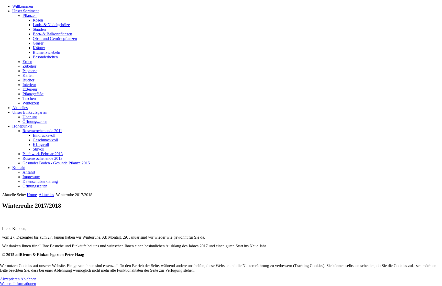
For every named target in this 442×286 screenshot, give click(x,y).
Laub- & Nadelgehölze (51, 25)
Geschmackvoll (45, 140)
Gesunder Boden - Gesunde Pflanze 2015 (56, 163)
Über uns (30, 117)
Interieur (29, 84)
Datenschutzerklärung (40, 181)
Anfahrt (29, 172)
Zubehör (29, 66)
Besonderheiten (45, 57)
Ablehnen (28, 279)
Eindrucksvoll (44, 135)
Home (32, 195)
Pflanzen (30, 15)
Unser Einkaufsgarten (29, 112)
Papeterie (30, 71)
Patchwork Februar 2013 (43, 154)
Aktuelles (20, 107)
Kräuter (39, 48)
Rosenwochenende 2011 (42, 131)
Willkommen (22, 6)
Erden (27, 61)
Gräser (38, 43)
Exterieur (30, 89)
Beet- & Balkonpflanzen (52, 34)
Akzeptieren (10, 279)
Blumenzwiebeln (46, 52)
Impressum (31, 177)
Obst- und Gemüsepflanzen (55, 38)
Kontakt (18, 167)
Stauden (39, 29)
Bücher (28, 80)
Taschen (29, 98)
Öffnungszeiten (35, 121)
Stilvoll (38, 149)
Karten (28, 75)
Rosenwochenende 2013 (42, 158)
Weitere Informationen (18, 283)
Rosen (38, 20)
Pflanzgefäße (33, 94)
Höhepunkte (22, 126)
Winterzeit (31, 103)
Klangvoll (41, 144)
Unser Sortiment (25, 11)
